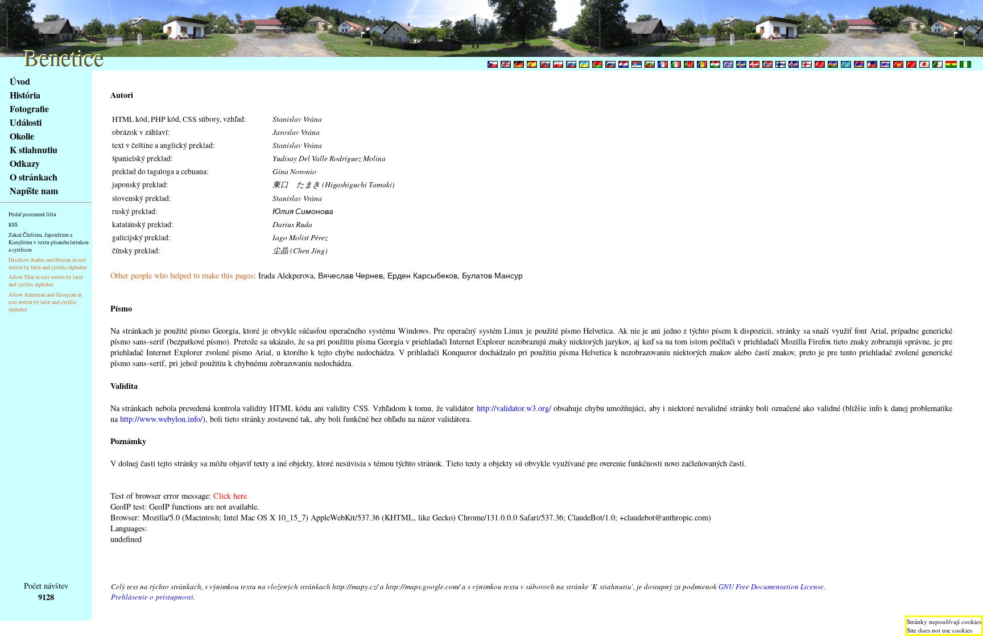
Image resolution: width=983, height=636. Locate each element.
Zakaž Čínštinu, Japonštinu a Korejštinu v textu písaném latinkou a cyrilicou (49, 242)
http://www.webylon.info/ (161, 418)
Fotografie (29, 108)
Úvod (20, 81)
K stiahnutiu (33, 149)
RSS (13, 224)
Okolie (22, 135)
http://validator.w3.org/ (514, 408)
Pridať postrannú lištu (32, 214)
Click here (230, 495)
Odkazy (25, 163)
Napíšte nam (34, 190)
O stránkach (33, 176)
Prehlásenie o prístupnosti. (153, 597)
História (25, 94)
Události (26, 122)
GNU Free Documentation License (771, 586)
